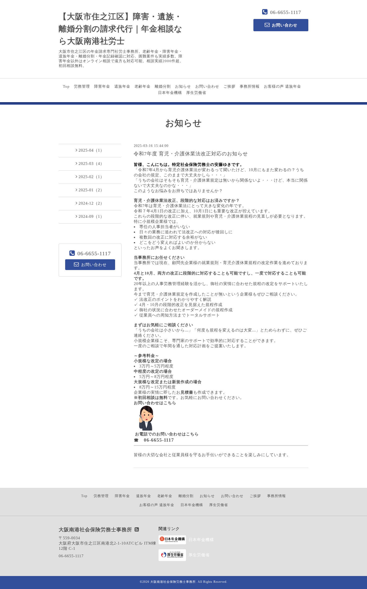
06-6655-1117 (285, 12)
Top (66, 86)
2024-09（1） (91, 216)
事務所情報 (250, 86)
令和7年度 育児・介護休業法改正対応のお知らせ (191, 153)
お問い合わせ (207, 86)
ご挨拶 (229, 86)
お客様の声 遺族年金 (282, 86)
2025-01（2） (91, 190)
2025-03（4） (91, 163)
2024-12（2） (91, 203)
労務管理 (82, 86)
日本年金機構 (170, 93)
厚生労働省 (196, 93)
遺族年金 (122, 86)
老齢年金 (143, 86)
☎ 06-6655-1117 (154, 440)
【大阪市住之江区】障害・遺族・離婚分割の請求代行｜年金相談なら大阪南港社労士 (121, 28)
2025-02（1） (91, 177)
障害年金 (102, 86)
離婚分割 (163, 86)
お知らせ (183, 86)
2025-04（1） (91, 150)
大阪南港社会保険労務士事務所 (173, 582)
